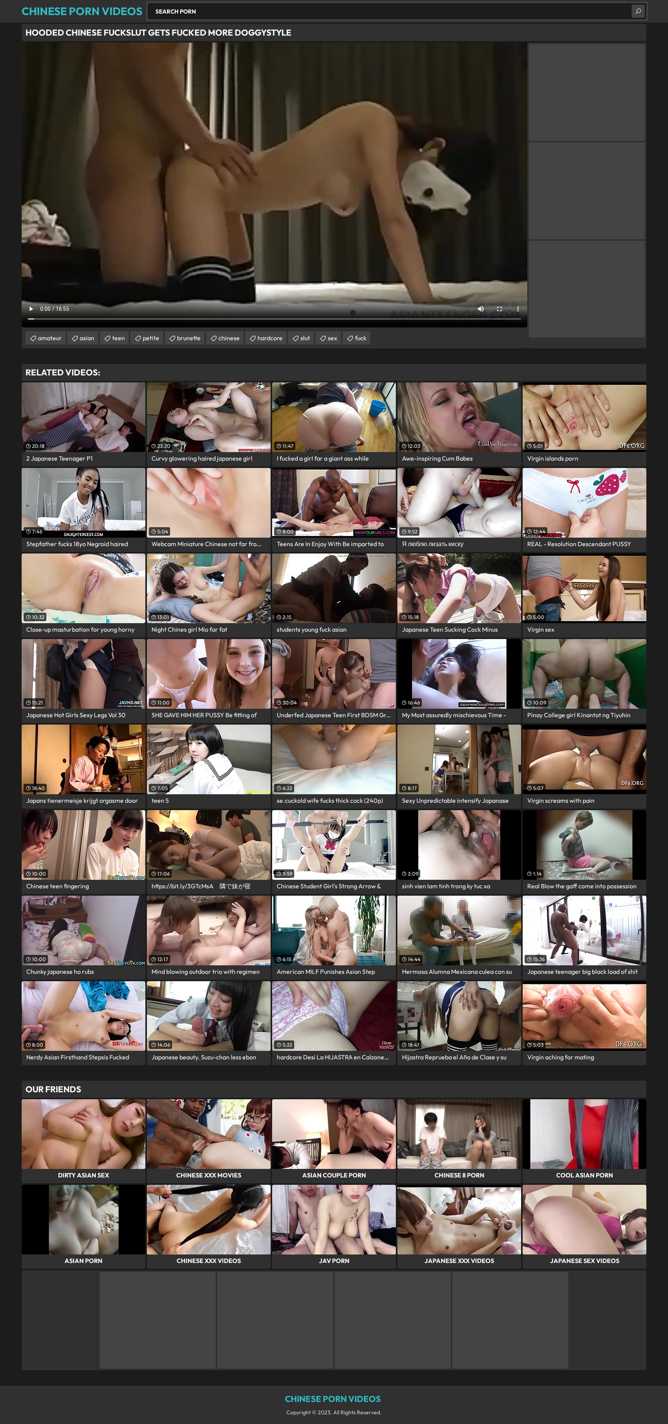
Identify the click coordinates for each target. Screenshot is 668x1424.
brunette (189, 338)
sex (332, 338)
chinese (229, 338)
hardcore (270, 338)
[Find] (638, 11)
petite (151, 338)
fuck (360, 338)
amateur (50, 338)
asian (87, 338)
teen (118, 338)
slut (305, 338)
